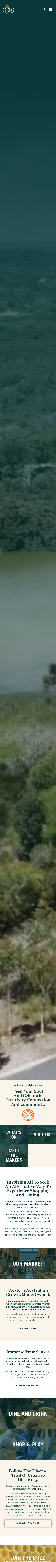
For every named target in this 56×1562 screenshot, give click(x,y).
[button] (44, 9)
